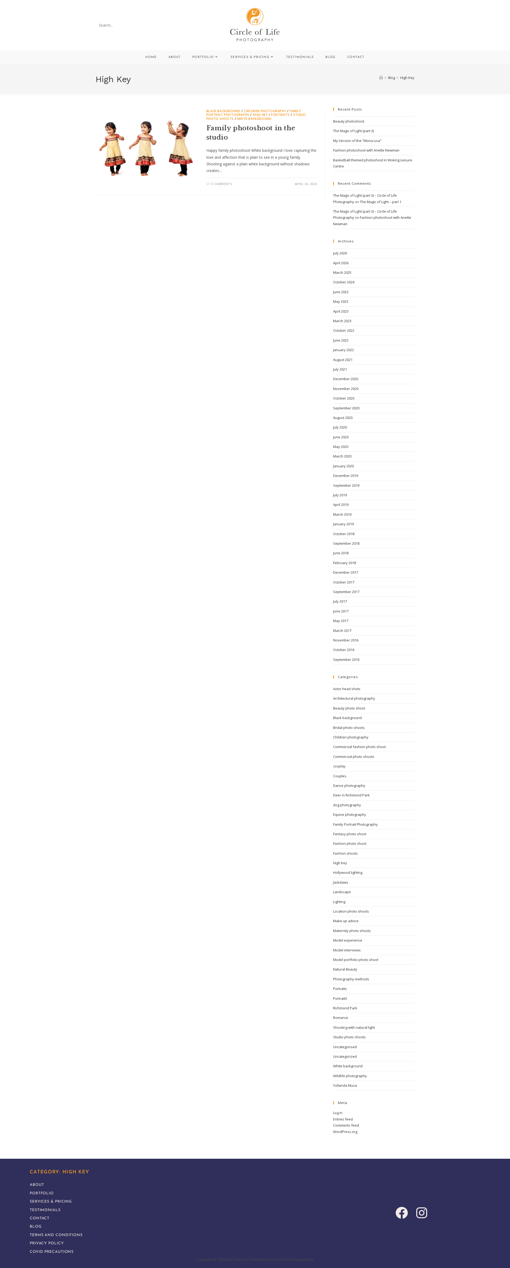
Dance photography (349, 785)
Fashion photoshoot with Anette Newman (366, 150)
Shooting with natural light (354, 1027)
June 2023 (340, 291)
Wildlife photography (350, 1075)
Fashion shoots (345, 853)
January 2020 (343, 466)
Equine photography (349, 814)
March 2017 (342, 630)
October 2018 (343, 533)
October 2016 (343, 649)
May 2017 (340, 620)
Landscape (342, 891)
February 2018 (344, 562)
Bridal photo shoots (349, 727)
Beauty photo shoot (349, 708)
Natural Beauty (345, 969)
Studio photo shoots (349, 1037)
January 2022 (343, 349)
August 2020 (342, 417)
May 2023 (340, 301)
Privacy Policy (47, 1243)
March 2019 (342, 514)
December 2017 (345, 572)
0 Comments (221, 184)
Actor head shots (346, 688)
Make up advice (346, 920)
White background (254, 118)
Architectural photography (354, 698)
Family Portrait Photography (355, 824)
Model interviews (347, 950)
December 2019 (345, 475)
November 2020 (345, 388)
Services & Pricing (51, 1202)
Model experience (347, 940)
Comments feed (346, 1125)
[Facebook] (402, 1213)
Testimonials (45, 1210)
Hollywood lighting (347, 872)
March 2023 (342, 320)
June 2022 (340, 340)
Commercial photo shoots (353, 756)
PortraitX (340, 998)
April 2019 (340, 504)
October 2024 (343, 282)
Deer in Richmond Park (351, 795)
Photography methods (351, 979)
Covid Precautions (52, 1252)
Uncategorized (345, 1056)
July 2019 (340, 495)
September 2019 (346, 485)
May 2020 (340, 446)
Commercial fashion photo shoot (359, 746)
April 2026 (340, 263)
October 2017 (343, 582)
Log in (337, 1112)
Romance (340, 1017)
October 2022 (343, 330)
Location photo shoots (351, 911)
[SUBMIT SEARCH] (138, 25)
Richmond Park (345, 1008)
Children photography (265, 111)
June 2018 (340, 553)
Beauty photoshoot (348, 121)
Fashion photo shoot (349, 843)
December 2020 (345, 378)
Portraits (280, 114)
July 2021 (340, 369)
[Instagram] (422, 1213)
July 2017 (340, 601)
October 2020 (343, 398)
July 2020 (340, 427)
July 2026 (340, 253)
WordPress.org (345, 1131)
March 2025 (342, 272)
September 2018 (346, 543)
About (37, 1185)
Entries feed (343, 1119)
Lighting (339, 901)
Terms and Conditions (56, 1235)
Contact (39, 1218)
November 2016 (345, 640)
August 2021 (342, 359)
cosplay (339, 766)
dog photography (347, 805)
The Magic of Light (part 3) (353, 130)
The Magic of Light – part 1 (380, 201)
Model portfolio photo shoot (355, 959)
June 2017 (340, 611)
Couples (339, 776)
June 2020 (340, 437)
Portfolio (42, 1193)
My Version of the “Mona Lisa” (357, 140)
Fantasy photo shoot (349, 834)
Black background (223, 111)
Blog (36, 1227)
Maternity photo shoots (352, 930)
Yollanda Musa (345, 1085)
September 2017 (346, 591)
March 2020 (342, 456)
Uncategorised (345, 1046)
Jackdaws (340, 882)
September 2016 (346, 659)
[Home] (381, 77)
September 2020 (346, 408)
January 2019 (343, 524)
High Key (407, 77)
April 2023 (340, 311)
